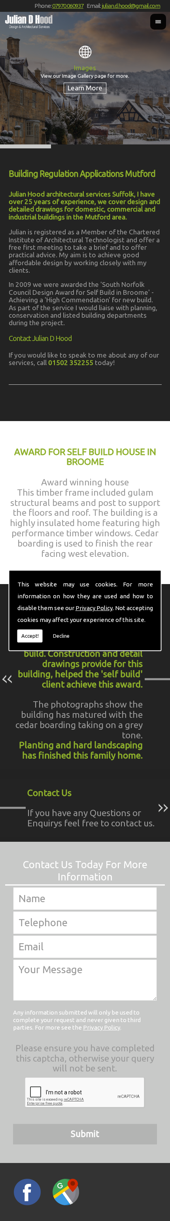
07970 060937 (67, 5)
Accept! (30, 636)
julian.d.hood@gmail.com (131, 5)
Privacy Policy (94, 608)
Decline (61, 636)
